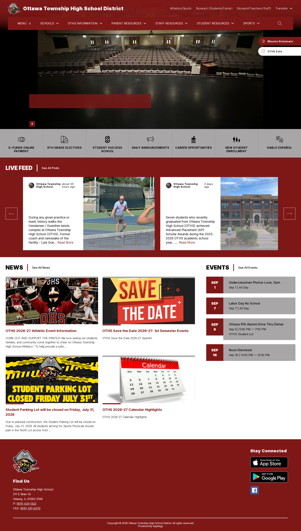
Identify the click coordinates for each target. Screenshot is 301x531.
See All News (41, 267)
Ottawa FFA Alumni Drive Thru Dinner (256, 324)
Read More (65, 242)
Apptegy (158, 526)
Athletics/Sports (181, 8)
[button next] (143, 239)
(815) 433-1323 (26, 503)
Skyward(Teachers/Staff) (254, 8)
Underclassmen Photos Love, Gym (254, 282)
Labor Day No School (244, 303)
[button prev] (11, 214)
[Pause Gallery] (32, 124)
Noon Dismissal (240, 350)
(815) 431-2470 (30, 508)
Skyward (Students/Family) (214, 8)
